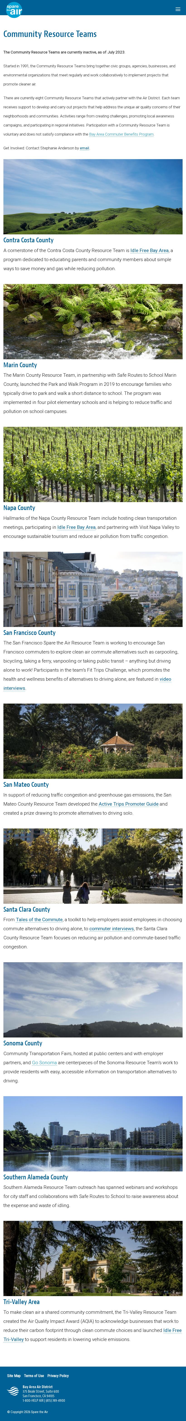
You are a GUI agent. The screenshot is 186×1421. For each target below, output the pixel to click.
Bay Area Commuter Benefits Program (121, 134)
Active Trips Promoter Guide (129, 804)
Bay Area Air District (38, 1387)
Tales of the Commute (39, 919)
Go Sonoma (44, 1062)
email (84, 148)
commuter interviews (111, 928)
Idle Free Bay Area (149, 250)
